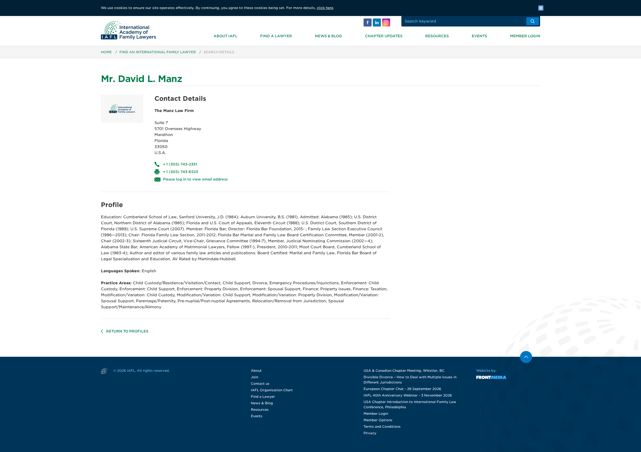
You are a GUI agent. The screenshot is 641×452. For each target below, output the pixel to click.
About (256, 370)
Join (254, 377)
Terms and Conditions (382, 426)
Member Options (378, 420)
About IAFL (225, 36)
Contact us (260, 384)
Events (479, 36)
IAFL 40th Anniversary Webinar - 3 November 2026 (408, 395)
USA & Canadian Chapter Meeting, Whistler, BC (404, 370)
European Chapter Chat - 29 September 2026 (402, 389)
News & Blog (328, 36)
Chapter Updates (383, 36)
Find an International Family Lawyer (157, 52)
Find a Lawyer (276, 36)
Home (106, 52)
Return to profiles (127, 331)
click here (325, 8)
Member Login (525, 36)
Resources (437, 36)
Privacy (370, 433)
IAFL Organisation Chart (272, 390)
